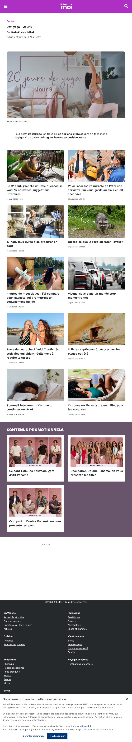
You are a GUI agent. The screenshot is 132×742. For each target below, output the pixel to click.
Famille (71, 652)
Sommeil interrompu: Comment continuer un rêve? (29, 407)
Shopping (9, 664)
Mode (7, 683)
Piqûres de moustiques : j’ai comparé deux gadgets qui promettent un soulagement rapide (33, 297)
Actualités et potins (14, 617)
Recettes (8, 640)
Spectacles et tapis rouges (18, 625)
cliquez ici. (85, 726)
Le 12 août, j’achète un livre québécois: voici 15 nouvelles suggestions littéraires (34, 190)
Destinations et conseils (80, 664)
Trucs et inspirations (14, 644)
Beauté (7, 679)
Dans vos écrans (12, 621)
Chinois (71, 621)
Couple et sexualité (78, 648)
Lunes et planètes (77, 628)
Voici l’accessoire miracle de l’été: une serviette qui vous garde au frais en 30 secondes (95, 190)
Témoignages (75, 644)
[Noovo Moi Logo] (66, 6)
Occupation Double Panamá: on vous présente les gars (35, 523)
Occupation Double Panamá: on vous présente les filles (97, 473)
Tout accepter (57, 736)
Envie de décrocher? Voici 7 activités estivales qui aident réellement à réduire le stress (33, 353)
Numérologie (74, 625)
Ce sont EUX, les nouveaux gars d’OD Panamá (31, 473)
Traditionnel (74, 617)
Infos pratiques (12, 671)
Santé (10, 21)
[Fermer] (126, 699)
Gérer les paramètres (34, 736)
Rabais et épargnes (14, 667)
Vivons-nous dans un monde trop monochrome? (92, 295)
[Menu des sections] (6, 6)
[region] (66, 718)
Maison (7, 675)
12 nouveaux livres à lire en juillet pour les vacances (95, 407)
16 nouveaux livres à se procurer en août (32, 243)
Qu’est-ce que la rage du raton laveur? (95, 241)
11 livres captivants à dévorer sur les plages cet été (94, 351)
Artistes (8, 628)
